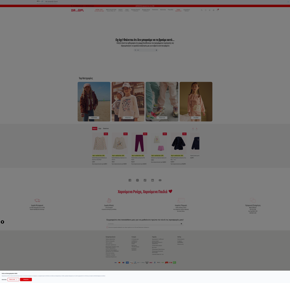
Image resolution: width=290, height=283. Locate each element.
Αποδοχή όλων (25, 279)
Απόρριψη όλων (4, 279)
